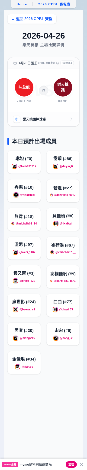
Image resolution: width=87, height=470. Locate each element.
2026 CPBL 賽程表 (54, 4)
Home (22, 4)
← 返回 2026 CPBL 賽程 (31, 19)
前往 (71, 464)
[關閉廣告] (81, 464)
